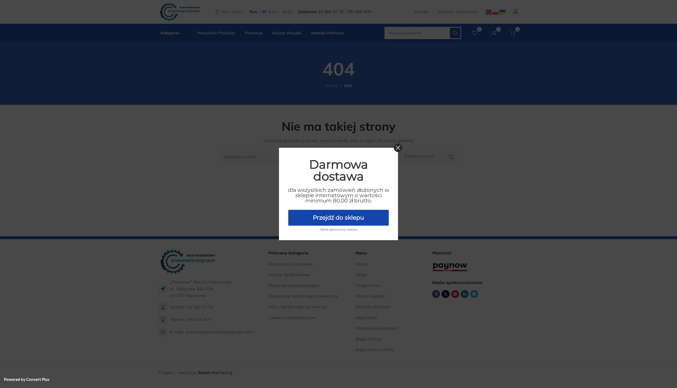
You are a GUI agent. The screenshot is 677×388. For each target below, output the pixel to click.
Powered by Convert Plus (26, 379)
